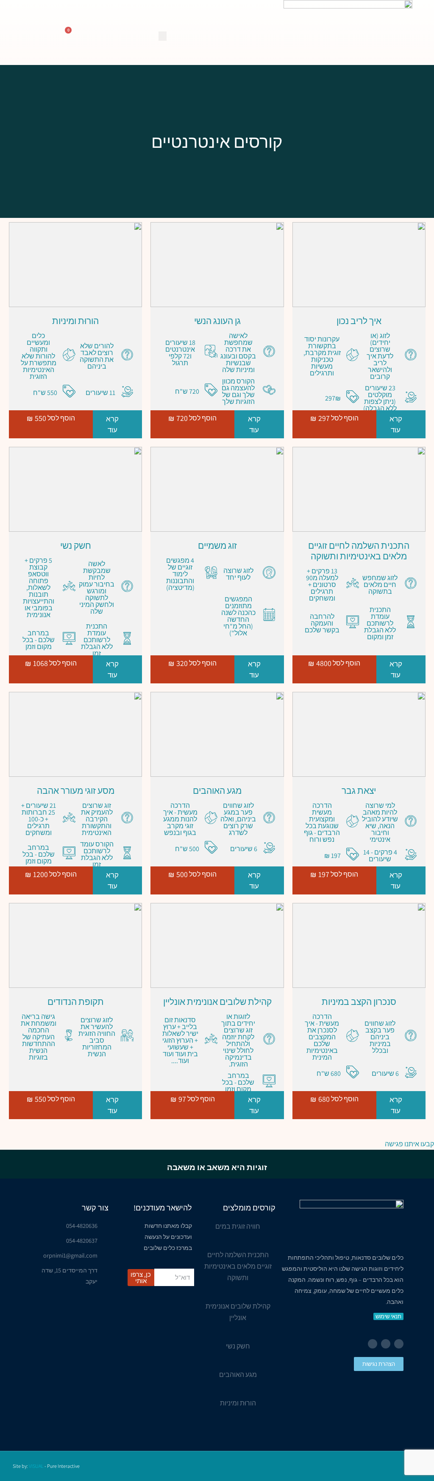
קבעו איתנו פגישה (409, 1144)
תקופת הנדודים (75, 1001)
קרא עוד (395, 424)
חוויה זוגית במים (237, 1226)
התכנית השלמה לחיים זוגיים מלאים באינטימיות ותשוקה (358, 551)
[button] (163, 36)
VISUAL (36, 1466)
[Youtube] (385, 1343)
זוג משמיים (217, 545)
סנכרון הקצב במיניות (359, 1001)
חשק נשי (75, 545)
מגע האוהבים (217, 790)
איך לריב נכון (359, 321)
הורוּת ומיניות (75, 321)
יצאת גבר (359, 790)
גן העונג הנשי (217, 321)
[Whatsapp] (372, 1343)
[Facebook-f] (398, 1343)
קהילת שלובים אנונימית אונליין (217, 1001)
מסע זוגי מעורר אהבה (75, 790)
